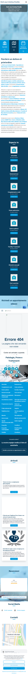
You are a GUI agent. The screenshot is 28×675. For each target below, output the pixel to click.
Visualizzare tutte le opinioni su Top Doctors (14, 597)
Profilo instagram (21, 610)
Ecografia (4, 425)
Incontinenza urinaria (7, 399)
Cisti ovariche (18, 392)
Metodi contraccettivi (20, 418)
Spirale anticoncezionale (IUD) (7, 421)
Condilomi (17, 425)
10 (23, 593)
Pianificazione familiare (18, 428)
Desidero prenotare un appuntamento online (14, 450)
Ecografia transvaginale (5, 428)
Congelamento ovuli (7, 387)
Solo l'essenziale (14, 665)
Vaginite (17, 408)
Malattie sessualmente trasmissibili (7, 396)
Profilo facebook (8, 610)
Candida (4, 432)
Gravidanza (17, 432)
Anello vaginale (18, 421)
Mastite (4, 415)
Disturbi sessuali (6, 392)
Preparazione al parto (7, 404)
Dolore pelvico (5, 389)
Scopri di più (14, 160)
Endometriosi (18, 384)
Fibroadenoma (18, 415)
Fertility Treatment (19, 389)
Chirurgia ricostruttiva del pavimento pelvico (20, 400)
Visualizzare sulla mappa (13, 634)
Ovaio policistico (19, 387)
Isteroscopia (5, 418)
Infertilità (4, 384)
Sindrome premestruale (18, 404)
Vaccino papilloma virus (19, 411)
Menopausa (17, 395)
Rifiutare (14, 661)
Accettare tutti (14, 668)
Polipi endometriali (6, 408)
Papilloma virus (5, 411)
